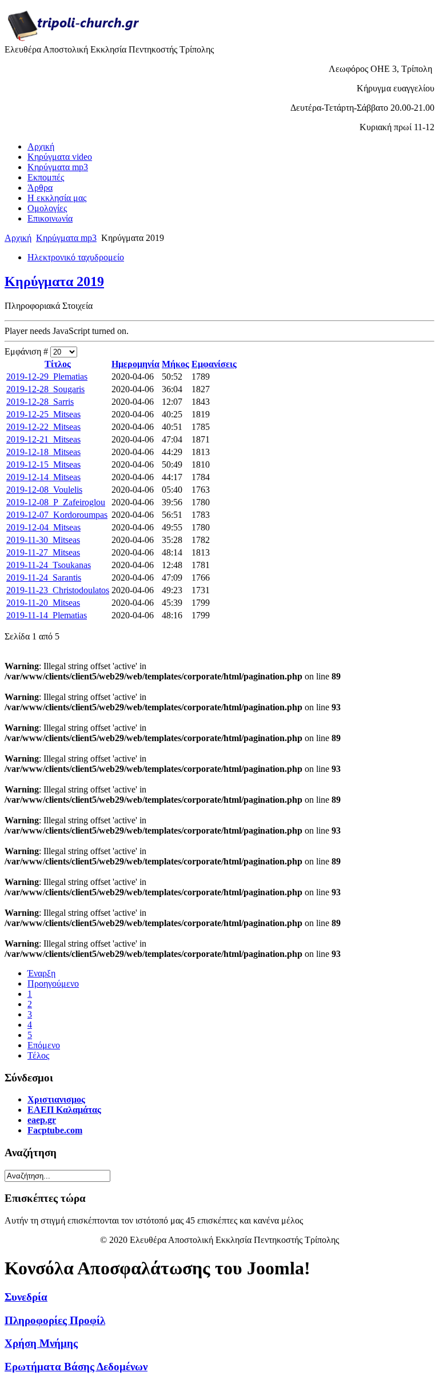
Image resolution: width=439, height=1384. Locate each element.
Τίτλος (58, 364)
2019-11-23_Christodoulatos (57, 590)
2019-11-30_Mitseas (43, 540)
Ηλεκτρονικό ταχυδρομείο (75, 257)
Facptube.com (54, 1130)
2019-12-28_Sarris (40, 402)
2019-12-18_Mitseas (43, 452)
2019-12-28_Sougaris (45, 389)
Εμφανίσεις (214, 364)
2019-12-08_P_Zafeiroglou (55, 502)
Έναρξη (41, 973)
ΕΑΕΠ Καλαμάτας (64, 1110)
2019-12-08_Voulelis (44, 489)
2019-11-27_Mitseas (43, 552)
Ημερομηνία (135, 364)
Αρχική (18, 238)
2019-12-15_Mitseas (43, 464)
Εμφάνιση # (27, 351)
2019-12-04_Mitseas (43, 527)
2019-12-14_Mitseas (43, 477)
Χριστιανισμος (56, 1099)
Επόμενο (43, 1045)
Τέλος (38, 1055)
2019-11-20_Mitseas (43, 602)
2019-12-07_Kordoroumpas (56, 515)
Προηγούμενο (53, 983)
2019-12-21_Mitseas (43, 439)
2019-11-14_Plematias (46, 615)
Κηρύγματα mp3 (66, 238)
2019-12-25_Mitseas (43, 414)
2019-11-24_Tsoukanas (48, 565)
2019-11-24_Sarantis (43, 577)
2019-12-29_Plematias (46, 376)
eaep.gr (41, 1120)
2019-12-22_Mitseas (43, 427)
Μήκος (175, 364)
